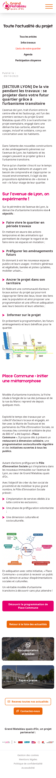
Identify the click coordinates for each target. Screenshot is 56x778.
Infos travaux (28, 42)
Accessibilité (28, 767)
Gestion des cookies (28, 755)
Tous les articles (28, 36)
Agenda (28, 54)
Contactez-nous (30, 711)
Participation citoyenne (28, 60)
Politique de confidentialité (28, 763)
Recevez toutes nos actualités (30, 701)
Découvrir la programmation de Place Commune (28, 606)
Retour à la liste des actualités (28, 624)
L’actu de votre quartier (28, 48)
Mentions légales (28, 759)
